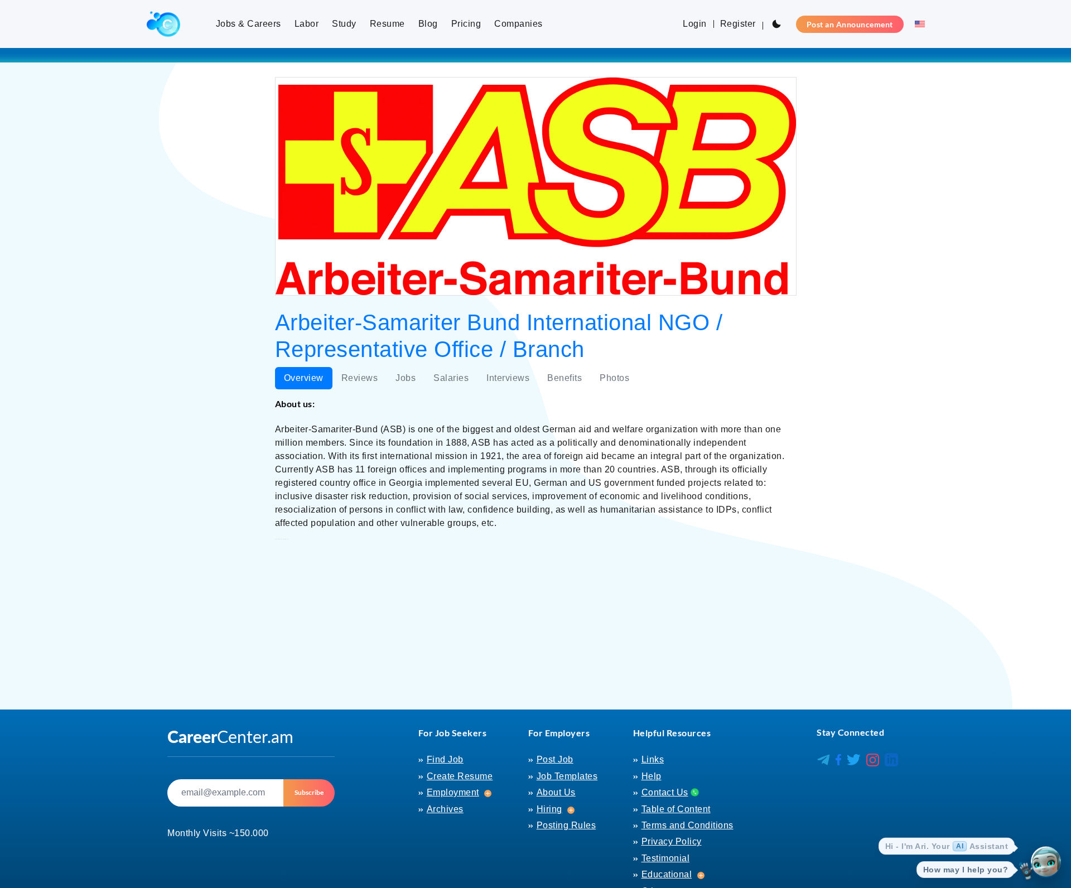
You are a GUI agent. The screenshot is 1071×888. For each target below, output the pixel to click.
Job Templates (567, 776)
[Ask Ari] (1046, 863)
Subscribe (309, 792)
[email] (225, 793)
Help (651, 776)
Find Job (445, 759)
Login (695, 23)
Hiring (549, 809)
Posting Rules (566, 825)
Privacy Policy (671, 841)
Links (652, 759)
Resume (387, 23)
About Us (556, 792)
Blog (428, 23)
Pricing (466, 23)
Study (344, 23)
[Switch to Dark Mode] (776, 24)
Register (738, 23)
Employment (453, 792)
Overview (304, 378)
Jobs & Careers (248, 23)
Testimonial (665, 858)
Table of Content (676, 809)
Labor (307, 23)
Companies (518, 23)
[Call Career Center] (693, 792)
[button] (916, 24)
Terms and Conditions (687, 825)
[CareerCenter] (163, 24)
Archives (445, 809)
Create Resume (460, 776)
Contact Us (664, 792)
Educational (666, 874)
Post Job (555, 759)
